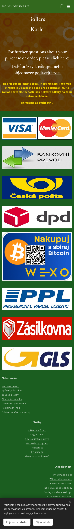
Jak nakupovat (10, 386)
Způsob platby (10, 394)
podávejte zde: (48, 72)
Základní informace (61, 479)
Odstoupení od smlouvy (16, 412)
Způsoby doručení (12, 390)
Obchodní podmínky (14, 403)
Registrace (37, 447)
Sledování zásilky (12, 399)
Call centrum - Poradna (58, 496)
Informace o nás (62, 474)
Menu (68, 6)
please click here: (54, 58)
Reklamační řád (11, 407)
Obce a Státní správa (37, 438)
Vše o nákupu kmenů (37, 456)
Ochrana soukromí (61, 483)
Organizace (37, 434)
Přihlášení (37, 451)
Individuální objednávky (58, 487)
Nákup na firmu (37, 430)
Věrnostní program (37, 443)
